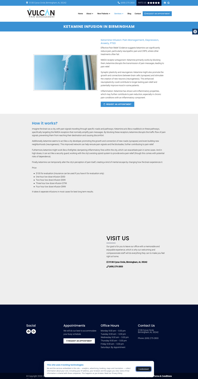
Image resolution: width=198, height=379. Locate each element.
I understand (144, 369)
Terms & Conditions (163, 376)
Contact (138, 14)
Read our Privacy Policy (113, 373)
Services (117, 14)
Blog (129, 14)
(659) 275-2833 (128, 2)
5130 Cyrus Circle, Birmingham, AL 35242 (47, 2)
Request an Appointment (158, 14)
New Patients (102, 14)
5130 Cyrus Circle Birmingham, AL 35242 (148, 331)
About (88, 14)
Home (80, 14)
